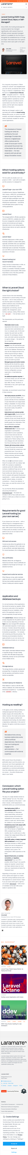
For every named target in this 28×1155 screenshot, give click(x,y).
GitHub (4, 1085)
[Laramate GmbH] (13, 1043)
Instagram (15, 1085)
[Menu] (26, 4)
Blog (2, 942)
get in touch (13, 883)
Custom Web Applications (7, 1111)
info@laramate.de (6, 1)
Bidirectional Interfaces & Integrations (10, 1106)
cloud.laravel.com (7, 492)
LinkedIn (10, 1085)
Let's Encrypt (19, 564)
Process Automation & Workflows (9, 1109)
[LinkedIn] (2, 930)
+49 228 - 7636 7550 (22, 1)
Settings (14, 1152)
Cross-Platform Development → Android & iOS (12, 1104)
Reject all (14, 1148)
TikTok (20, 1085)
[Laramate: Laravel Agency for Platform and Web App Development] (7, 4)
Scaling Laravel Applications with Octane (12, 997)
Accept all (14, 1143)
